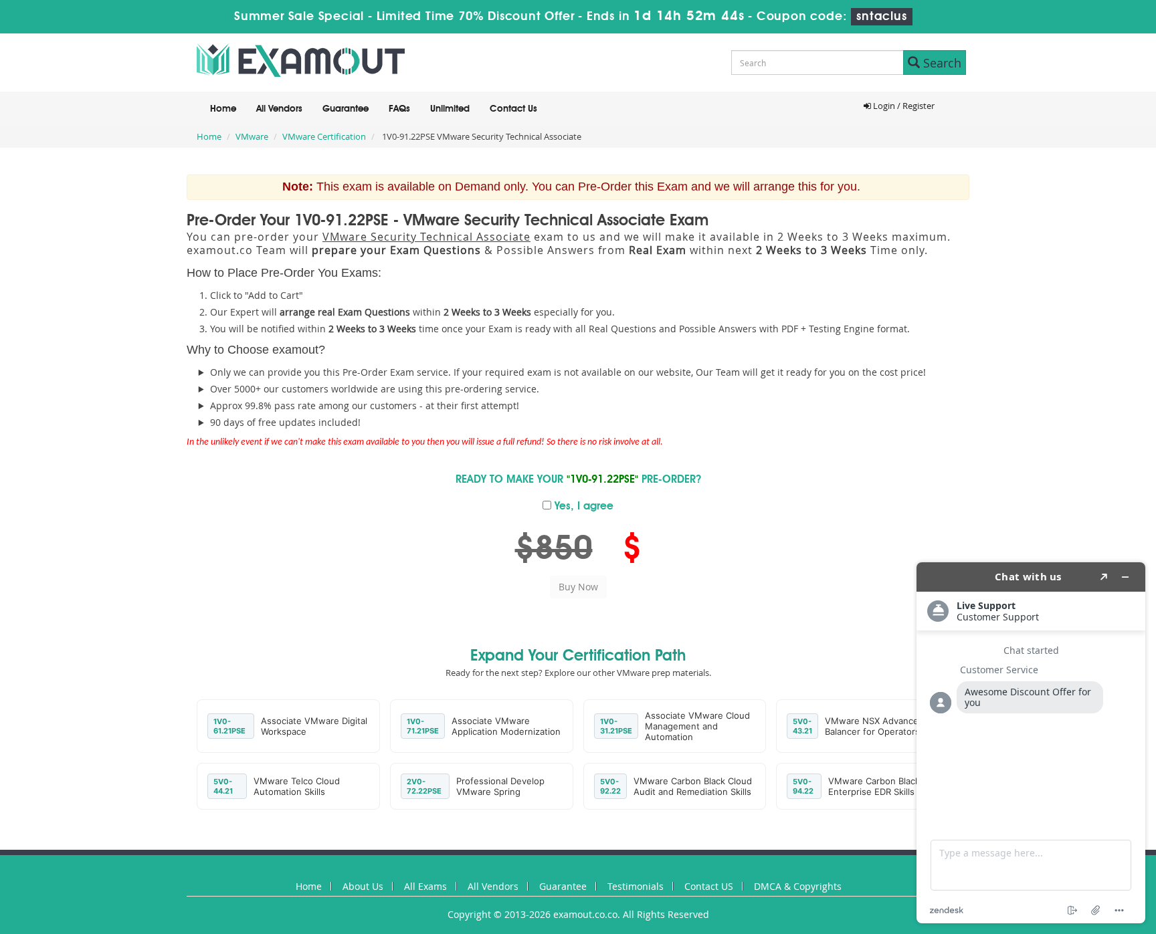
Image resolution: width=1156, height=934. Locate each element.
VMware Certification (324, 136)
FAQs (399, 109)
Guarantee (345, 109)
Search (940, 63)
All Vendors (279, 109)
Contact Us (513, 109)
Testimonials (635, 886)
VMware (251, 136)
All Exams (425, 886)
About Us (363, 886)
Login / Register (903, 106)
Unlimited (450, 109)
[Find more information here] (1031, 743)
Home (223, 109)
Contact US (708, 886)
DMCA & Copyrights (798, 886)
